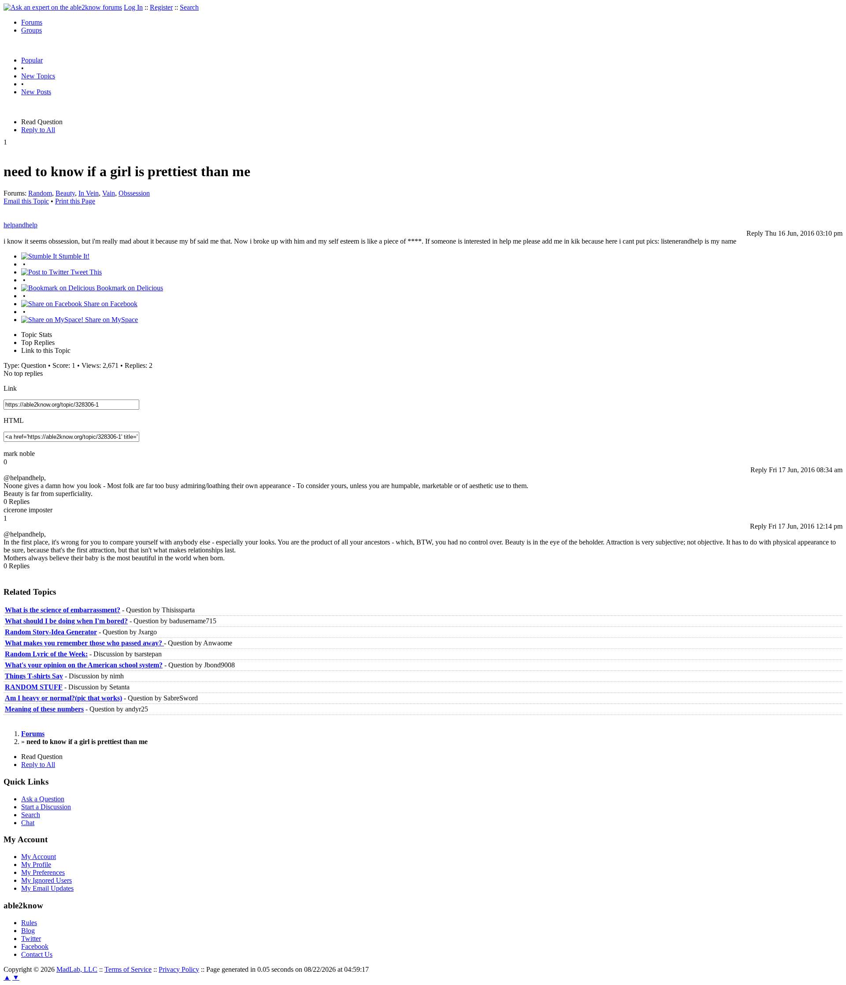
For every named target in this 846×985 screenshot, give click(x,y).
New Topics (38, 76)
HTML (14, 420)
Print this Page (75, 201)
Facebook (34, 946)
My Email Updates (47, 888)
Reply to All (38, 129)
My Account (38, 856)
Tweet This (85, 272)
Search (189, 7)
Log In (133, 7)
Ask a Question (42, 799)
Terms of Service (128, 969)
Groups (31, 30)
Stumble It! (73, 256)
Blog (28, 930)
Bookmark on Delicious (129, 288)
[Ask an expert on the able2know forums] (63, 7)
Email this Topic (26, 201)
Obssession (134, 193)
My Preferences (43, 872)
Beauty (65, 193)
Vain (108, 193)
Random (40, 193)
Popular (32, 60)
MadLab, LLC (76, 969)
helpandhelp (20, 225)
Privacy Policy (179, 969)
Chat (27, 822)
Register (161, 7)
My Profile (36, 864)
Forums (31, 22)
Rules (29, 922)
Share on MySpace (110, 319)
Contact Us (36, 954)
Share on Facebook (109, 303)
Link (10, 388)
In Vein (88, 193)
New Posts (36, 92)
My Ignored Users (46, 880)
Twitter (31, 938)
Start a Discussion (46, 807)
